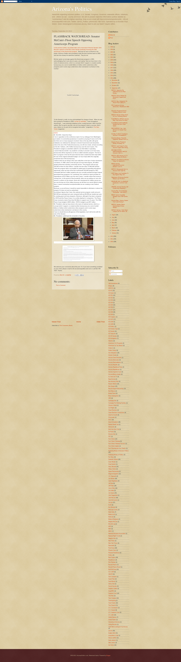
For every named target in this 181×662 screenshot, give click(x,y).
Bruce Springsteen (113, 396)
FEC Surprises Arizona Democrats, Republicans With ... (120, 107)
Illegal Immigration (113, 473)
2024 (111, 49)
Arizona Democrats (113, 360)
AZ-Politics (111, 326)
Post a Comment (60, 285)
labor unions (111, 642)
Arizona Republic (113, 364)
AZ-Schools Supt (113, 328)
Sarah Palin (111, 579)
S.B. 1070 (111, 572)
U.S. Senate (111, 610)
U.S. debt (111, 615)
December (115, 80)
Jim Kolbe (111, 490)
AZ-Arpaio (111, 293)
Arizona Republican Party (115, 367)
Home (78, 322)
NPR (109, 526)
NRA (109, 528)
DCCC (110, 419)
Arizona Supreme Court (114, 372)
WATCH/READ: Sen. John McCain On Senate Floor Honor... (118, 130)
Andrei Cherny (112, 350)
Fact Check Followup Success (116, 443)
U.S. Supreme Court (113, 612)
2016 (111, 70)
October (114, 85)
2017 (111, 67)
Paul (111, 38)
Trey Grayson (112, 605)
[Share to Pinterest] (83, 275)
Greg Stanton (112, 464)
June (113, 220)
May (113, 222)
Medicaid (110, 517)
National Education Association (116, 533)
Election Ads (111, 434)
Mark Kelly (111, 512)
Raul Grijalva (111, 557)
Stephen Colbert (112, 588)
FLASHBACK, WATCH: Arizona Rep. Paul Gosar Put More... (120, 119)
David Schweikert (113, 422)
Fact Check (111, 439)
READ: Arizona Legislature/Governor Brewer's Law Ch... (117, 165)
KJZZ (109, 505)
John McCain (112, 497)
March (114, 228)
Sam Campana (112, 576)
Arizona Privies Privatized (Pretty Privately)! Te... (118, 142)
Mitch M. (112, 35)
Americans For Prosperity (115, 343)
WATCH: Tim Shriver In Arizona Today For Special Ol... (120, 160)
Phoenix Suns (112, 550)
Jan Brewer (111, 478)
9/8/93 (56, 133)
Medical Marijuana (113, 519)
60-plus (110, 286)
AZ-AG (110, 290)
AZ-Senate (111, 331)
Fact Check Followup (114, 441)
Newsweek (111, 545)
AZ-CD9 (110, 314)
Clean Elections (112, 410)
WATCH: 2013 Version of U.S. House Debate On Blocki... (119, 156)
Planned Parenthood (113, 552)
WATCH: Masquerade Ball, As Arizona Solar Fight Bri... (119, 169)
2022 (111, 54)
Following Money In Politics (115, 454)
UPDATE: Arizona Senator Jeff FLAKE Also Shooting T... (119, 187)
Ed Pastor (111, 431)
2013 (111, 78)
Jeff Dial (110, 483)
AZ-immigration (112, 338)
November (115, 82)
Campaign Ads (112, 400)
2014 (111, 75)
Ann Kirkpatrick (112, 352)
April (113, 225)
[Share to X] (79, 275)
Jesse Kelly (111, 488)
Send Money (111, 581)
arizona (110, 630)
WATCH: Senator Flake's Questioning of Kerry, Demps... (118, 206)
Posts (112, 271)
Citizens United (112, 405)
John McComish (112, 500)
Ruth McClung (112, 569)
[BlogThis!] (78, 275)
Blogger (108, 655)
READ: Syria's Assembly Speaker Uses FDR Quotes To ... (119, 196)
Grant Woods (112, 462)
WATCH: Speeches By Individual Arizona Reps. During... (118, 91)
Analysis (110, 348)
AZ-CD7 (110, 309)
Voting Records (112, 624)
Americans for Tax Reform (115, 345)
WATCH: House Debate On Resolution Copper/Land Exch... (118, 97)
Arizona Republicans (114, 369)
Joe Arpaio (111, 493)
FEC (109, 436)
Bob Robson (111, 391)
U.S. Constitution (113, 607)
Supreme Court (112, 593)
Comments (114, 274)
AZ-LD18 (110, 321)
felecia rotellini (112, 637)
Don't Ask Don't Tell (113, 429)
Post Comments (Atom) (65, 325)
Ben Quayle (111, 386)
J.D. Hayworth (112, 476)
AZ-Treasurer (112, 333)
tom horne (111, 645)
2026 (111, 47)
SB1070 (110, 574)
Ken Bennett (111, 507)
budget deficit (112, 633)
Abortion (110, 341)
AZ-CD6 (110, 307)
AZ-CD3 (110, 300)
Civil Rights (111, 407)
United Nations (112, 617)
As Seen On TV (112, 376)
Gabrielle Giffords (113, 459)
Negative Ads (112, 538)
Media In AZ (111, 514)
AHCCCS (111, 288)
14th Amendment (113, 283)
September (115, 88)
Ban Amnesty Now (113, 381)
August (114, 214)
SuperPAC (111, 591)
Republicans (111, 560)
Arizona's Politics (72, 8)
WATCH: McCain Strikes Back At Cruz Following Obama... (119, 115)
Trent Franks (111, 603)
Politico (110, 555)
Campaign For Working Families (117, 403)
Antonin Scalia (112, 355)
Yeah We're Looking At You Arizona (118, 626)
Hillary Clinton (112, 469)
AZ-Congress (112, 317)
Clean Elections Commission (116, 412)
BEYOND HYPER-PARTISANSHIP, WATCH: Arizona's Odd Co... (119, 151)
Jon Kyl (110, 502)
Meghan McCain (112, 521)
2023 (111, 52)
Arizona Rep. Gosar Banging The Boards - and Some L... (119, 191)
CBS (109, 398)
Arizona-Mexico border (114, 374)
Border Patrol (112, 393)
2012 (111, 236)
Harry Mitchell (112, 466)
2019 (111, 62)
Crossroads (111, 417)
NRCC (110, 531)
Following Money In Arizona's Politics (118, 451)
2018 (111, 65)
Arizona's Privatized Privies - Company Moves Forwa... (119, 111)
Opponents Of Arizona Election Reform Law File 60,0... (119, 178)
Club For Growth (112, 415)
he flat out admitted (80, 121)
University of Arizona (114, 622)
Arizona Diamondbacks (114, 362)
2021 (111, 57)
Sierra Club (111, 583)
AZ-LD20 (110, 324)
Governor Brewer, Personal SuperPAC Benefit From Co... (120, 138)
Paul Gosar (111, 548)
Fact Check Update (113, 446)
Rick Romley (111, 562)
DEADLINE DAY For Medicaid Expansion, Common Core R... (119, 183)
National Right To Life (114, 536)
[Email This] (76, 275)
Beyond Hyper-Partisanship (115, 388)
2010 (111, 241)
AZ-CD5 (110, 305)
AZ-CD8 (110, 312)
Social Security (112, 586)
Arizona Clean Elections (115, 357)
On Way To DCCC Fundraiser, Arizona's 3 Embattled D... (119, 134)
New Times (111, 540)
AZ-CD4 (110, 302)
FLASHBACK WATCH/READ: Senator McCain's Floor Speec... (119, 124)
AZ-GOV (110, 319)
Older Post (101, 322)
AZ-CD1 (110, 295)
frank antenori (112, 640)
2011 (111, 239)
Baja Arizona (111, 379)
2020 (111, 60)
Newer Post (56, 322)
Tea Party (111, 595)
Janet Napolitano (113, 481)
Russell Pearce (112, 564)
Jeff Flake (111, 485)
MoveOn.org (111, 524)
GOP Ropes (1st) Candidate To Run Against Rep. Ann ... (119, 174)
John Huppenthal (113, 495)
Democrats (111, 427)
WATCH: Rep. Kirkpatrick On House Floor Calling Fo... (119, 101)
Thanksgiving (112, 600)
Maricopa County (113, 509)
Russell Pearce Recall (114, 567)
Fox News (111, 457)
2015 (111, 73)
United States (112, 619)
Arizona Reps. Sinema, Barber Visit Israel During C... (119, 201)
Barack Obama (112, 383)
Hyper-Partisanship (113, 471)
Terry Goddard (112, 598)
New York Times (112, 543)
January (114, 233)
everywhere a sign (113, 635)
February (114, 230)
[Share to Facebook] (81, 275)
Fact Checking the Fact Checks (117, 448)
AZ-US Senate (112, 336)
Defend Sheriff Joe (113, 424)
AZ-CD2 (110, 297)
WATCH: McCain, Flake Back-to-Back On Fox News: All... (119, 210)
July (113, 217)
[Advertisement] (78, 305)
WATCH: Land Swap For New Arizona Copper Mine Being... (120, 146)
